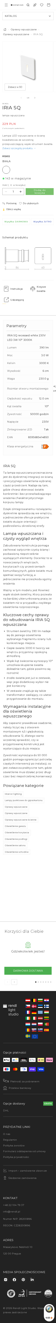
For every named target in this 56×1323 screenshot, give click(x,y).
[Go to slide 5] (45, 982)
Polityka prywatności (16, 1157)
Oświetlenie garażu (15, 826)
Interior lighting (13, 794)
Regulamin (10, 1139)
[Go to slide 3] (40, 982)
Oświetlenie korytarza (17, 832)
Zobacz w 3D (15, 87)
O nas (6, 1134)
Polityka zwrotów (14, 1145)
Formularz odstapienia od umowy (24, 1151)
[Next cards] (14, 982)
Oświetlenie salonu (15, 845)
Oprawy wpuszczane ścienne (21, 819)
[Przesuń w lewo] (21, 97)
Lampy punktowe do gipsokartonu (24, 800)
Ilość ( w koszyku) (13, 185)
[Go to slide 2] (38, 982)
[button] (6, 5)
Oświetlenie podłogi (16, 839)
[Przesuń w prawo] (34, 97)
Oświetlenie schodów (16, 852)
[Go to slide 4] (43, 982)
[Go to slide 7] (50, 982)
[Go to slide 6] (48, 982)
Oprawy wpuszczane (24, 29)
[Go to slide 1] (35, 982)
